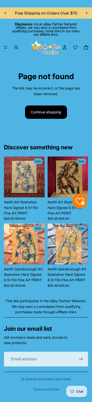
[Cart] (86, 47)
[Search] (16, 47)
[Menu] (5, 47)
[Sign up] (81, 359)
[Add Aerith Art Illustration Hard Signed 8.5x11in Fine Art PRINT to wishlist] (37, 188)
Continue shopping (46, 112)
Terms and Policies (46, 389)
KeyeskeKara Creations (52, 379)
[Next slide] (86, 13)
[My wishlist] (75, 47)
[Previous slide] (5, 13)
